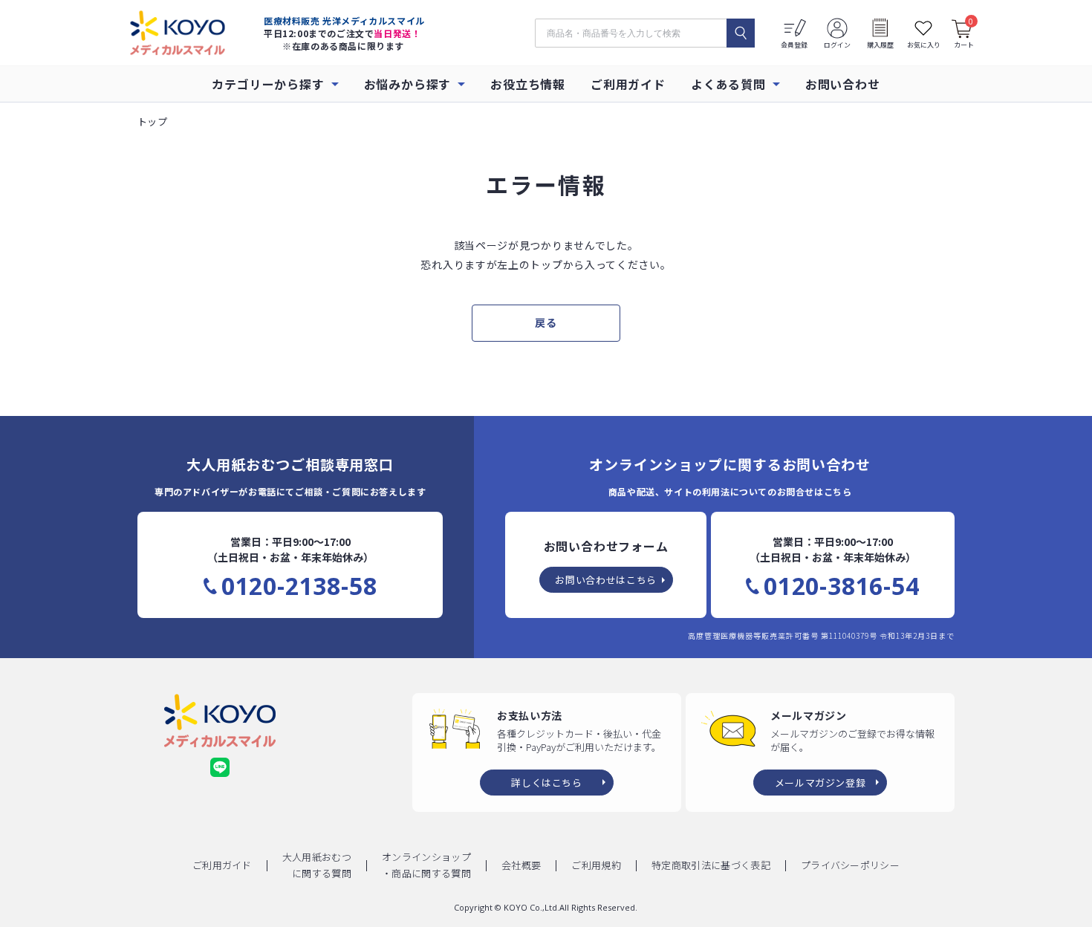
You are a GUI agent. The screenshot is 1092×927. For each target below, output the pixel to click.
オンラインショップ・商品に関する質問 (426, 865)
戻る (545, 322)
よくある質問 (728, 84)
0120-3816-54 (842, 586)
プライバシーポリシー (850, 865)
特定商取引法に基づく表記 (710, 865)
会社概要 (521, 865)
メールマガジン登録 (820, 782)
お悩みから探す (408, 84)
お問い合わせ (842, 84)
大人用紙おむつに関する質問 (316, 865)
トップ (152, 121)
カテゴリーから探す (268, 84)
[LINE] (220, 767)
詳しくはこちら (546, 782)
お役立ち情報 (527, 84)
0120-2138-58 (299, 586)
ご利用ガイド (628, 84)
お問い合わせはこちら (606, 580)
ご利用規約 (596, 865)
